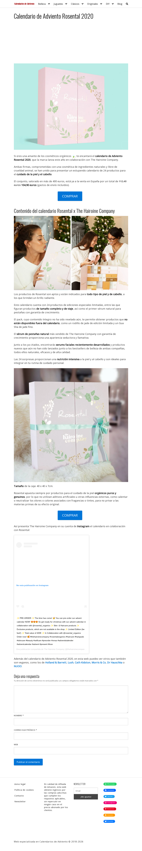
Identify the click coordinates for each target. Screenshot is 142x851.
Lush (70, 662)
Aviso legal (20, 784)
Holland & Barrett (55, 662)
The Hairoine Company (54, 649)
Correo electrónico (25, 730)
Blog (119, 3)
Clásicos (75, 3)
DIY (108, 3)
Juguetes (58, 3)
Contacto (19, 795)
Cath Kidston (82, 662)
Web (16, 744)
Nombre (19, 715)
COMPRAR (70, 196)
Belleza (42, 3)
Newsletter (20, 801)
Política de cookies (24, 790)
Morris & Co (99, 662)
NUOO (18, 666)
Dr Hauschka (114, 662)
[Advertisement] (71, 42)
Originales (92, 3)
